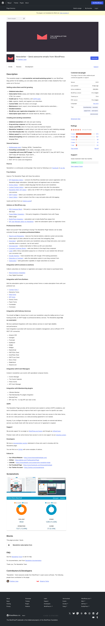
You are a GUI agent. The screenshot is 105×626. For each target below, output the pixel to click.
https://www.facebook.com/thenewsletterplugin (37, 465)
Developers (47, 603)
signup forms (87, 110)
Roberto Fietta (44, 581)
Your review (74, 148)
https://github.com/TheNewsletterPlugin (27, 460)
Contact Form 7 (14, 289)
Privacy (9, 606)
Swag (65, 606)
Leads (11, 251)
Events (64, 601)
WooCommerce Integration (17, 273)
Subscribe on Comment (16, 258)
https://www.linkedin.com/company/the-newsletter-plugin (33, 462)
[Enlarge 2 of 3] (64, 479)
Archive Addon (13, 185)
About (8, 598)
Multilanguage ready (15, 147)
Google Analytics (14, 256)
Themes (27, 601)
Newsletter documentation (33, 560)
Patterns (27, 606)
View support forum (77, 166)
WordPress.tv (48, 606)
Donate (65, 603)
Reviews (18, 67)
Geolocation (12, 261)
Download (94, 58)
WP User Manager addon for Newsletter (21, 221)
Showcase (28, 598)
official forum (57, 431)
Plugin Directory (11, 8)
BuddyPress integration (16, 219)
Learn (45, 598)
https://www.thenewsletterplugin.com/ (35, 457)
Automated (12, 241)
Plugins (27, 603)
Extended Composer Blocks (17, 248)
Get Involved (66, 598)
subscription (95, 110)
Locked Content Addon (16, 187)
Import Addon (13, 197)
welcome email (94, 114)
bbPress (84, 603)
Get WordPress (97, 3)
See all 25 (95, 103)
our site (62, 168)
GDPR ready (37, 99)
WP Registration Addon (16, 180)
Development (29, 67)
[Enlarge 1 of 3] (33, 479)
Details (10, 67)
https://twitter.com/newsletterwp (34, 467)
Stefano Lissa (22, 59)
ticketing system (61, 435)
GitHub (20, 449)
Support (96, 67)
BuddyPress (85, 606)
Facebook (55, 168)
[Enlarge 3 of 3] (64, 499)
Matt (83, 601)
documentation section (20, 443)
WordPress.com (86, 598)
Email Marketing (87, 107)
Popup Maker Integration (16, 214)
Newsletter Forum (17, 557)
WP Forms (12, 297)
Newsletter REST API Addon (17, 190)
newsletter (95, 107)
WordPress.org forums (35, 431)
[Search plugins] (24, 18)
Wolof (23, 615)
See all (96, 148)
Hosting (9, 603)
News (8, 601)
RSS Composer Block (15, 209)
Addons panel (27, 201)
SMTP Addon (13, 195)
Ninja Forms (12, 294)
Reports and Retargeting (16, 236)
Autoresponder (13, 246)
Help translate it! (64, 13)
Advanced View (75, 119)
